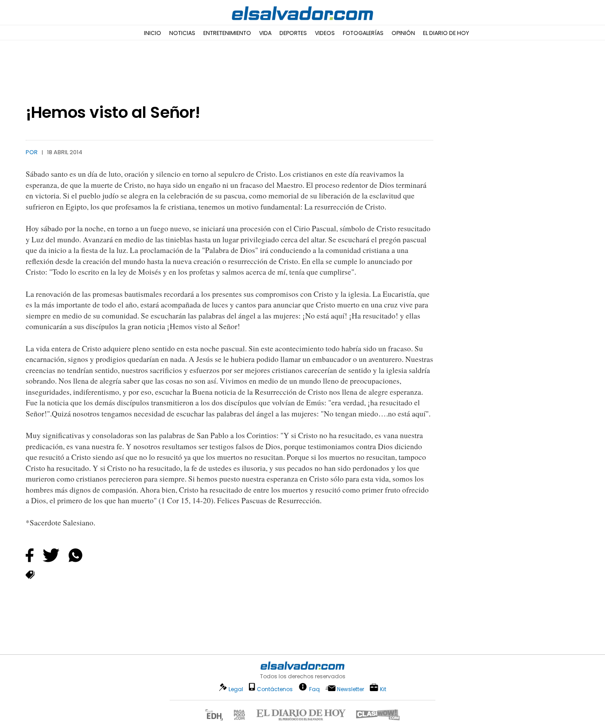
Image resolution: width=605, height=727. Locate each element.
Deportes (293, 33)
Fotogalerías (363, 33)
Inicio (152, 33)
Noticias (182, 33)
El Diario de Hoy (446, 33)
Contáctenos (275, 689)
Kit (383, 688)
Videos (325, 33)
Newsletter (350, 689)
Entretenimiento (227, 33)
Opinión (403, 33)
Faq (314, 688)
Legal (236, 689)
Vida (265, 33)
